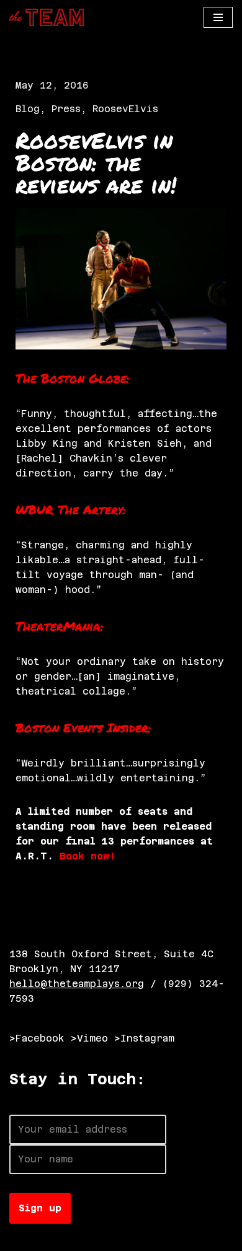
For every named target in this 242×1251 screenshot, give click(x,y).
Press (66, 108)
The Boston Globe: (73, 378)
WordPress (147, 1238)
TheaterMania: (60, 625)
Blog (28, 108)
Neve (21, 1238)
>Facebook (37, 1038)
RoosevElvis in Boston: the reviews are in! (96, 162)
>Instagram (144, 1038)
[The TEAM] (46, 17)
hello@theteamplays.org (76, 983)
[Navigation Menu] (218, 17)
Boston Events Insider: (83, 727)
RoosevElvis (125, 108)
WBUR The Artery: (71, 509)
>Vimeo (89, 1038)
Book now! (87, 856)
